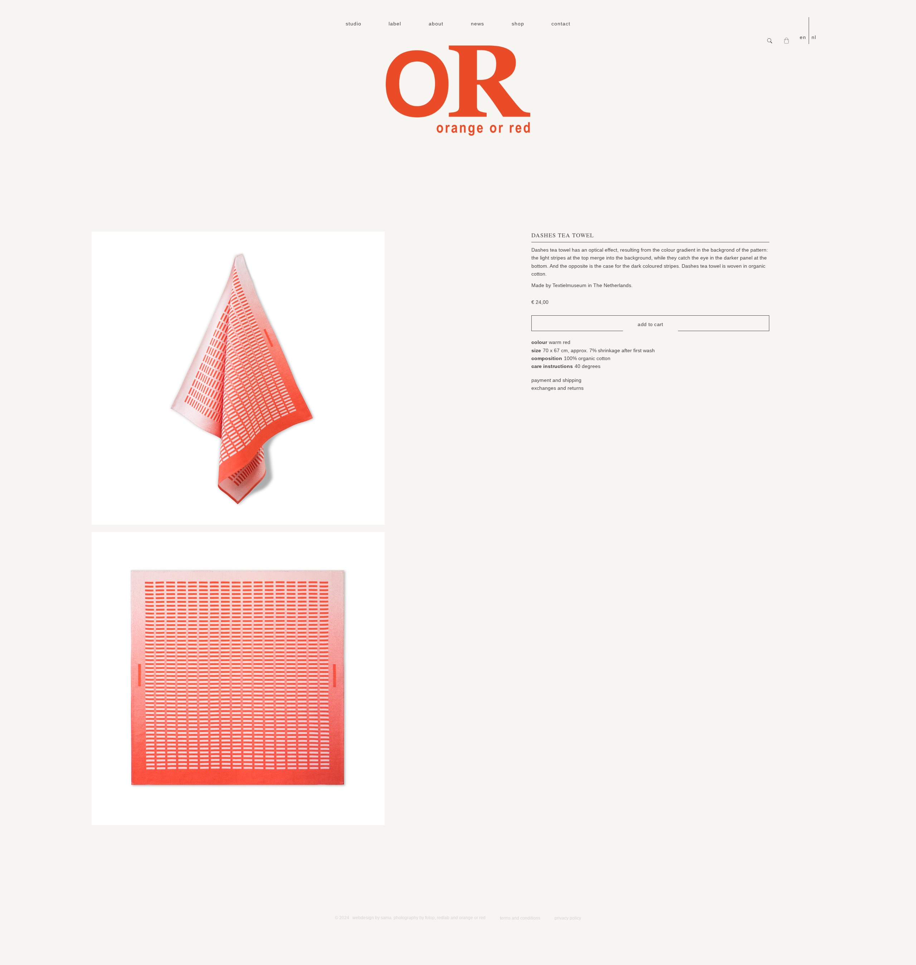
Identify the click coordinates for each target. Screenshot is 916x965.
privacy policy (568, 918)
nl (814, 37)
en (803, 37)
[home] (458, 90)
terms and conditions (520, 918)
